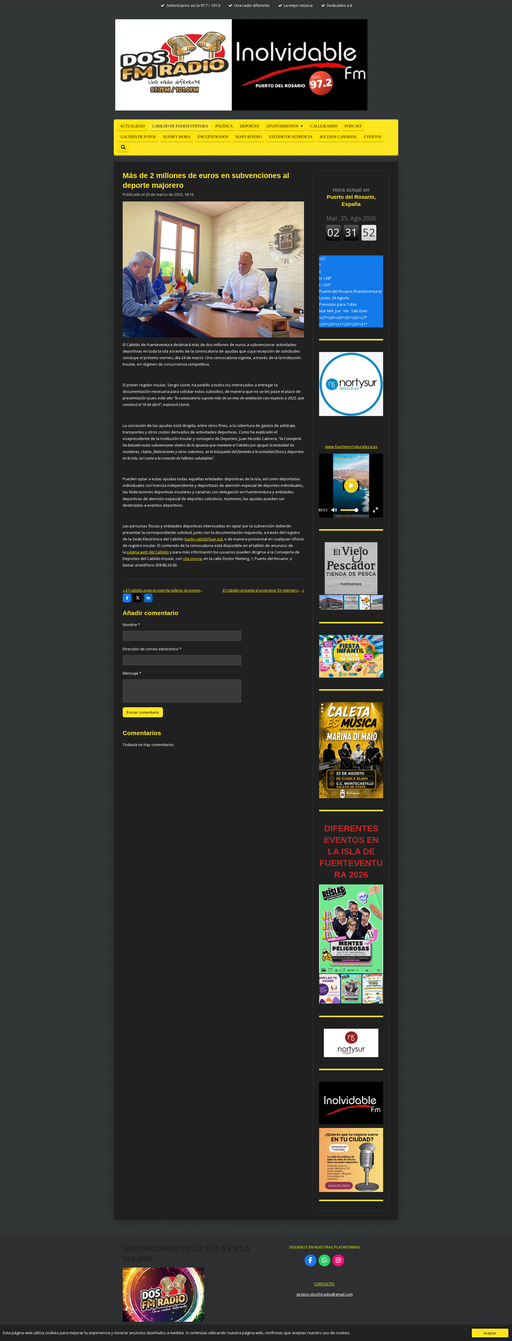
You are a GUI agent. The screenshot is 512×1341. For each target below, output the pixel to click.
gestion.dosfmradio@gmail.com (324, 1294)
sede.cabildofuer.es (203, 539)
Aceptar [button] (490, 1333)
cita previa (192, 558)
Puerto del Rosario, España (351, 197)
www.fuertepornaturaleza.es (351, 446)
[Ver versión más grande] (351, 656)
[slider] (349, 510)
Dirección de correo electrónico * (152, 649)
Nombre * (131, 624)
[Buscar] (123, 147)
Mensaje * (132, 673)
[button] (378, 547)
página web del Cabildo (148, 552)
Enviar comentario (143, 712)
